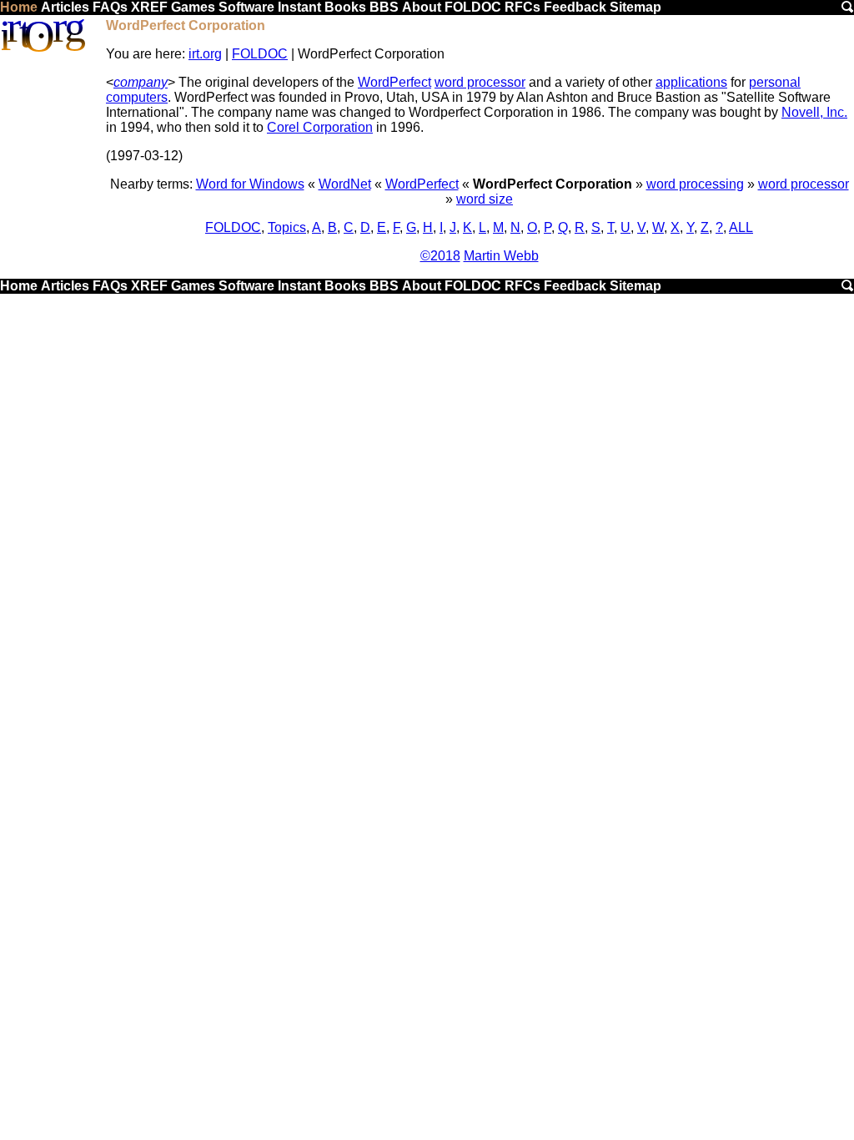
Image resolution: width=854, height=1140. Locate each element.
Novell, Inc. (814, 112)
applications (691, 82)
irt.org (205, 54)
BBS (384, 7)
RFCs (522, 7)
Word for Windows (250, 184)
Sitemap (635, 7)
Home (19, 7)
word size (484, 199)
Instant (299, 7)
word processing (695, 184)
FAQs (110, 7)
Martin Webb (501, 256)
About (421, 7)
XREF (149, 7)
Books (345, 7)
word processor (480, 82)
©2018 (440, 256)
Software (246, 7)
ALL (741, 227)
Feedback (575, 7)
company (140, 82)
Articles (65, 7)
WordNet (345, 184)
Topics (287, 227)
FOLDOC (473, 7)
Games (193, 7)
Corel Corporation (320, 127)
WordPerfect (394, 82)
